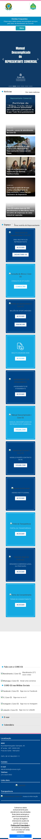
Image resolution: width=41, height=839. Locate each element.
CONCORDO (20, 836)
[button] (3, 59)
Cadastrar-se (20, 255)
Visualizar (20, 430)
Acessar (20, 247)
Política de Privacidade (20, 825)
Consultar (21, 287)
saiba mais (20, 656)
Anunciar (20, 324)
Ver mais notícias (32, 92)
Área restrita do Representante (21, 13)
